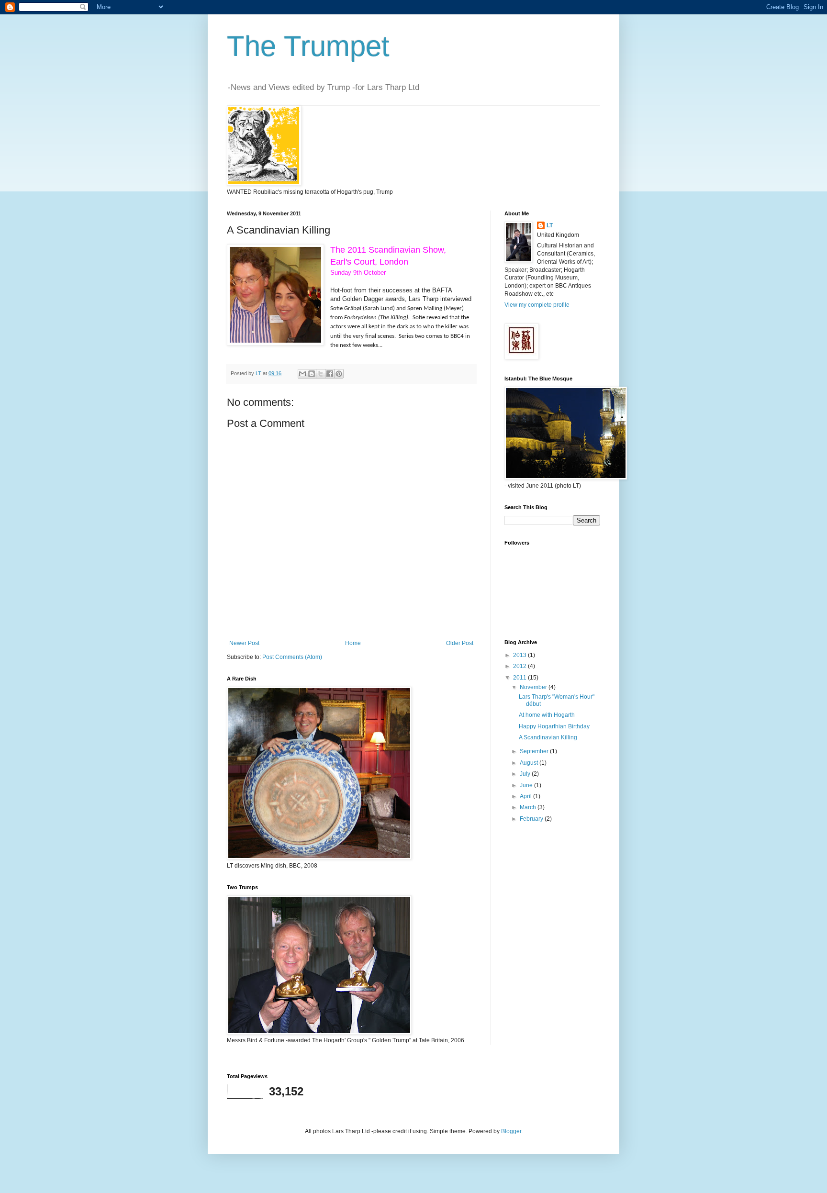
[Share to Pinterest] (339, 374)
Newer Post (244, 643)
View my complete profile (537, 304)
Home (353, 643)
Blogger (511, 1131)
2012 (520, 666)
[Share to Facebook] (330, 374)
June (527, 785)
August (529, 762)
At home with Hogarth (547, 715)
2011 (520, 677)
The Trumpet (308, 46)
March (528, 807)
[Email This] (302, 374)
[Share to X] (320, 374)
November (534, 687)
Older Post (459, 643)
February (532, 818)
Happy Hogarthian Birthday (554, 726)
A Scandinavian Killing (548, 737)
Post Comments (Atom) (292, 657)
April (526, 796)
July (526, 773)
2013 (520, 655)
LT (550, 225)
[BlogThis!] (311, 374)
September (535, 751)
